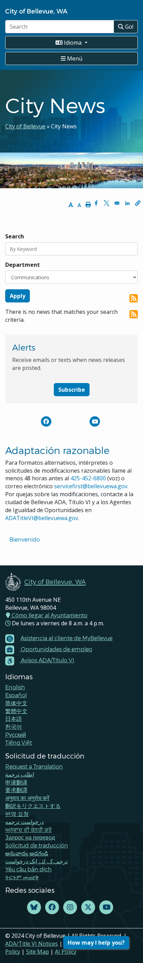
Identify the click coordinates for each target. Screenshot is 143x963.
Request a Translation (34, 766)
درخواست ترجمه (24, 821)
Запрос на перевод (30, 837)
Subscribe (71, 389)
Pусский (15, 734)
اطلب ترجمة (19, 774)
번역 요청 (17, 813)
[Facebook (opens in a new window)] (52, 907)
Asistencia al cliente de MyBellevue (66, 638)
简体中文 (16, 703)
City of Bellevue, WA (36, 11)
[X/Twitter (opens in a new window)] (88, 907)
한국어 (13, 726)
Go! (128, 26)
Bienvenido (25, 539)
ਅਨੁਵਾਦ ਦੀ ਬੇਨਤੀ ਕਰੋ (28, 829)
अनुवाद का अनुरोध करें (27, 797)
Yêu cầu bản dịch (28, 869)
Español (16, 695)
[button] (138, 203)
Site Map (37, 951)
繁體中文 (16, 711)
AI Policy (65, 951)
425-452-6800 (88, 478)
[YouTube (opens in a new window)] (106, 907)
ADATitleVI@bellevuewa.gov (41, 518)
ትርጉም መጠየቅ (22, 877)
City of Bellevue (25, 126)
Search (14, 236)
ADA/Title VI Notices (31, 943)
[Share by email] (117, 203)
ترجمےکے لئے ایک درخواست (36, 861)
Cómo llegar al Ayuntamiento (48, 615)
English (15, 687)
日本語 (13, 718)
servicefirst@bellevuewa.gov (90, 486)
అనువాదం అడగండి (26, 853)
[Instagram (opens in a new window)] (70, 907)
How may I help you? (96, 942)
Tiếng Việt (18, 742)
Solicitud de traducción (36, 845)
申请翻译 (16, 782)
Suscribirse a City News (133, 298)
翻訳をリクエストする (33, 805)
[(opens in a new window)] (46, 421)
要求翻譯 (16, 790)
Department (22, 265)
